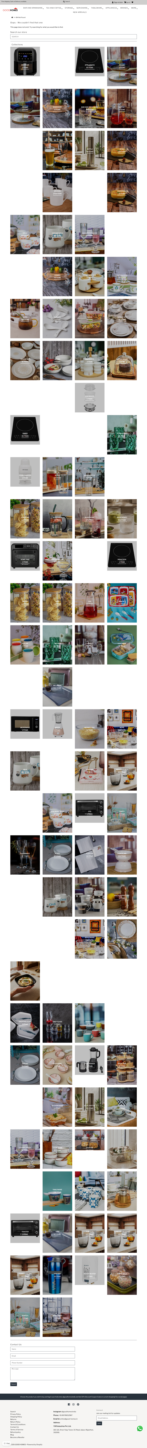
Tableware (96, 8)
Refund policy (15, 1432)
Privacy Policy (15, 1414)
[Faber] (25, 430)
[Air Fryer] (25, 61)
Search (13, 1412)
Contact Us (14, 1427)
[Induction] (122, 556)
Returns (13, 1419)
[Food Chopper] (25, 472)
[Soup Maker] (89, 1060)
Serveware (82, 8)
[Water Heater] (89, 1270)
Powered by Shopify (34, 1445)
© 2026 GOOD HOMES (17, 1445)
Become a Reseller (17, 1437)
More (133, 8)
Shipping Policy (16, 1417)
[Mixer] (57, 724)
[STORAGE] (89, 1139)
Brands (124, 8)
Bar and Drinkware (33, 8)
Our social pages (121, 1397)
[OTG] (89, 808)
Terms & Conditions (18, 1424)
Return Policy (15, 1422)
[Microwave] (25, 724)
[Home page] (25, 556)
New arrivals (80, 12)
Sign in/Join (118, 2)
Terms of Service (16, 1430)
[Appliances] (89, 61)
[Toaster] (25, 1228)
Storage (69, 8)
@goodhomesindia (69, 1412)
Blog (12, 1435)
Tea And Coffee (53, 8)
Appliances (111, 8)
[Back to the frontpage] (12, 17)
